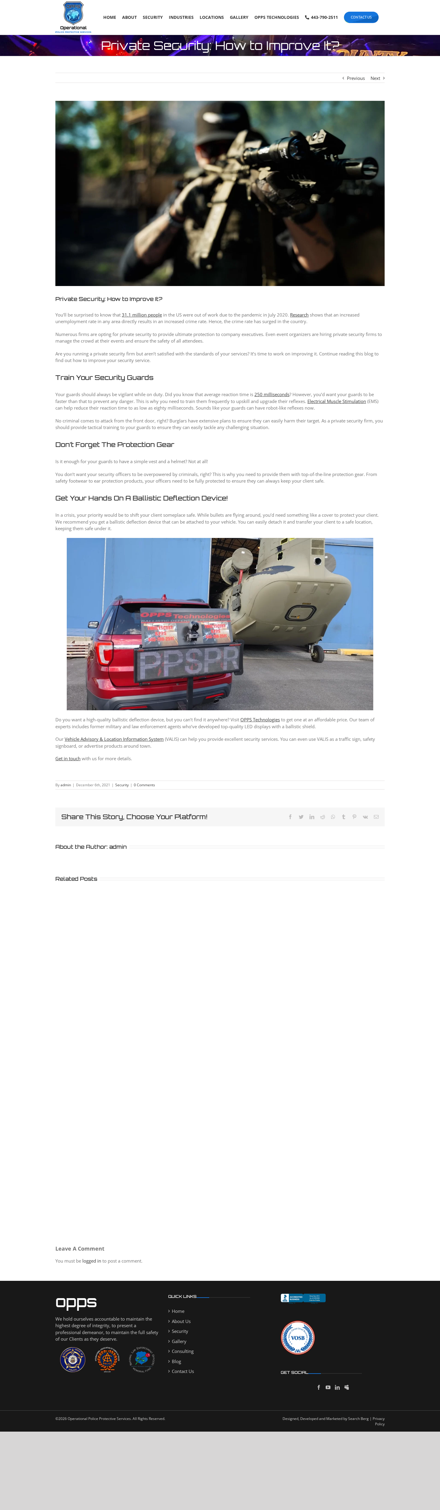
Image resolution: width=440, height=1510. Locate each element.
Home (178, 1311)
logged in (91, 1261)
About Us (181, 1321)
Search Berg (358, 1418)
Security (122, 784)
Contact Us (183, 1371)
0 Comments (144, 784)
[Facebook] (318, 1387)
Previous (356, 78)
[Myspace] (346, 1387)
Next (375, 78)
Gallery (179, 1341)
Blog (176, 1361)
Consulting (183, 1351)
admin (65, 784)
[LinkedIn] (337, 1387)
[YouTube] (328, 1387)
